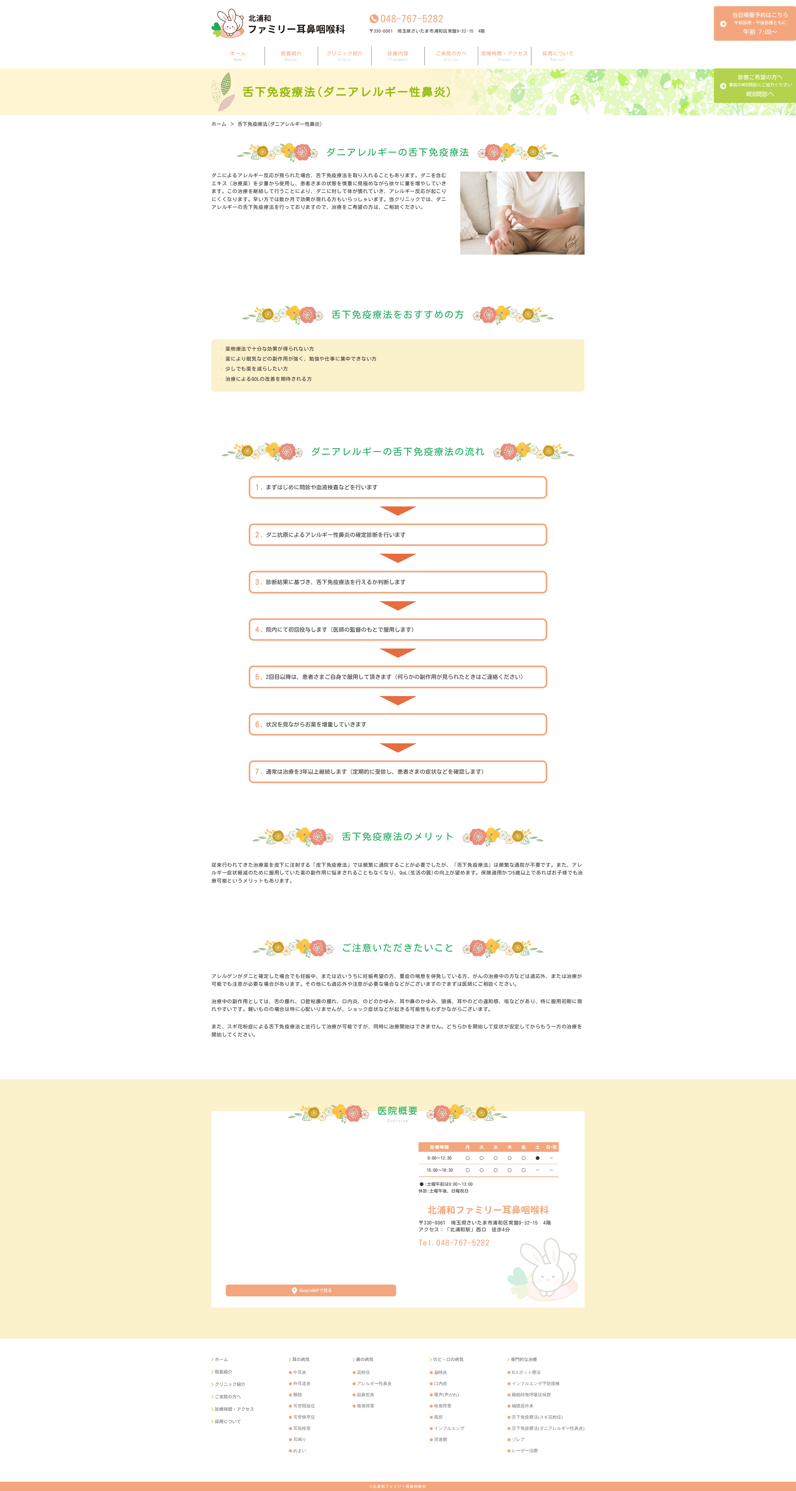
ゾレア (518, 1439)
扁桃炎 (440, 1372)
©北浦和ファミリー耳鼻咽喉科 (398, 1486)
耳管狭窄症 (304, 1417)
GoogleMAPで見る (315, 1290)
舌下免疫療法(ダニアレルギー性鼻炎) (280, 124)
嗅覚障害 (365, 1406)
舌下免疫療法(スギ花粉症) (537, 1417)
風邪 (438, 1417)
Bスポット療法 (526, 1372)
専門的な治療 (524, 1359)
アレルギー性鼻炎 (374, 1383)
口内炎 (440, 1383)
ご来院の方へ (451, 56)
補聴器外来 (523, 1406)
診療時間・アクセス (504, 56)
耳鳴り (299, 1439)
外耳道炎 (302, 1383)
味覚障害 (442, 1406)
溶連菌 (440, 1439)
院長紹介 (291, 56)
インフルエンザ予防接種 (536, 1383)
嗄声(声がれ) (446, 1394)
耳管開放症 (304, 1406)
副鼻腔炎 (365, 1394)
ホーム (238, 56)
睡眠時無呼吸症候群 (531, 1394)
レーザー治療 (525, 1450)
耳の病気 (301, 1359)
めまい (299, 1450)
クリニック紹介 (344, 56)
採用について (558, 56)
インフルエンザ (449, 1428)
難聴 (297, 1394)
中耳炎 (299, 1372)
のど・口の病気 (448, 1359)
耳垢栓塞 (302, 1428)
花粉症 (363, 1372)
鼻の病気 (364, 1359)
